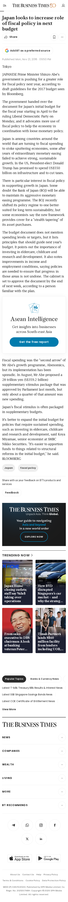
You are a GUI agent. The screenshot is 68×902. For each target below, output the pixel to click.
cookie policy (33, 880)
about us (15, 874)
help (38, 874)
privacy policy (51, 874)
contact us (28, 874)
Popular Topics (14, 678)
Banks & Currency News (44, 678)
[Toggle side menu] (4, 5)
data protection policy (54, 880)
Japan (8, 468)
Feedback (12, 492)
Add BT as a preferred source (30, 50)
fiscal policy (28, 468)
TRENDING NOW (16, 555)
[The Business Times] (30, 5)
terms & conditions (13, 880)
